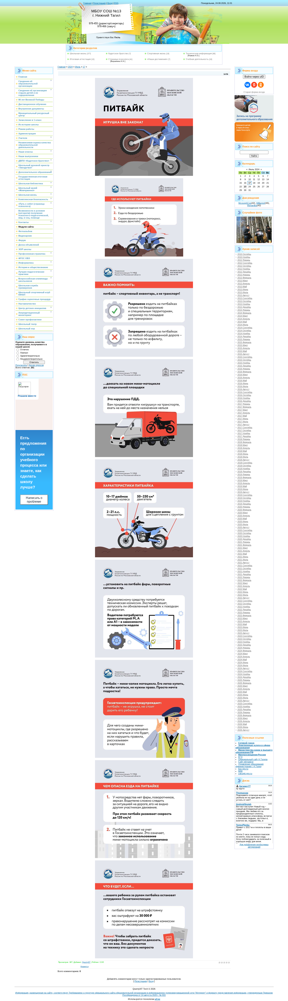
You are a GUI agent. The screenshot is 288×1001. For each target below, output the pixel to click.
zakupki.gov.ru (245, 773)
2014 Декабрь (244, 336)
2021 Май (242, 554)
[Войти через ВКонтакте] (247, 85)
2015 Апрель (243, 348)
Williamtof (260, 203)
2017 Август (243, 424)
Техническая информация (199, 53)
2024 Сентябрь (244, 671)
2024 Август (243, 668)
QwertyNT (86, 962)
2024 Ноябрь (243, 674)
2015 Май (242, 351)
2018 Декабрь (244, 471)
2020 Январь (243, 507)
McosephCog (244, 203)
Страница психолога (118, 59)
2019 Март (242, 480)
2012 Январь (243, 260)
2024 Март (242, 653)
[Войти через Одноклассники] (261, 85)
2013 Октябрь (244, 301)
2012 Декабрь (244, 272)
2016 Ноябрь (243, 398)
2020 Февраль (244, 510)
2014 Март (242, 316)
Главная (87, 3)
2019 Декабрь (244, 504)
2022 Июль (242, 595)
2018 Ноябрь (243, 468)
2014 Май (242, 322)
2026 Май (242, 724)
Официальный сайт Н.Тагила (252, 759)
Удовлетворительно (30, 356)
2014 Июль (242, 324)
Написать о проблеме (34, 499)
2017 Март (242, 410)
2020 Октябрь (244, 533)
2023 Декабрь (244, 645)
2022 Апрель (243, 586)
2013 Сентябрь (244, 298)
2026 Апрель (243, 721)
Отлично (24, 349)
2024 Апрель (243, 656)
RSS (116, 3)
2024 (70, 67)
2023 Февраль (244, 615)
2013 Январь (243, 275)
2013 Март (242, 280)
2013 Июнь (242, 289)
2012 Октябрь (244, 266)
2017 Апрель (243, 413)
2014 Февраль (244, 313)
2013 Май (242, 286)
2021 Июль (242, 559)
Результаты (21, 365)
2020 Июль (242, 524)
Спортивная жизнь (156, 53)
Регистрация (99, 3)
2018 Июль (242, 457)
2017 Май (242, 416)
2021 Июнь (242, 557)
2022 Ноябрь (243, 606)
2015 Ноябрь (243, 363)
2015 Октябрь (244, 360)
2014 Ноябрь (243, 333)
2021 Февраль (244, 545)
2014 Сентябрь (244, 327)
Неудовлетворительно (31, 359)
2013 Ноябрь (243, 304)
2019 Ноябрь (243, 501)
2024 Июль (242, 665)
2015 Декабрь (244, 366)
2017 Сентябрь (244, 427)
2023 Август (243, 633)
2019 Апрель (243, 483)
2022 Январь (243, 577)
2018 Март (242, 445)
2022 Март (242, 583)
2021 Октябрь (244, 568)
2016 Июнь (242, 383)
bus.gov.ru (243, 769)
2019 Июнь (242, 489)
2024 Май (242, 659)
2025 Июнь (242, 695)
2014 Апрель (243, 319)
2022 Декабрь (244, 609)
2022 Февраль (244, 580)
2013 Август (243, 295)
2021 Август (243, 562)
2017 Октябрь (244, 430)
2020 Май (242, 518)
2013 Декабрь (244, 307)
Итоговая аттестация (80, 59)
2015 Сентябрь (244, 357)
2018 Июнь (242, 454)
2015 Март (242, 345)
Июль (78, 67)
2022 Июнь (242, 592)
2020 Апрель (243, 515)
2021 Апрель (243, 551)
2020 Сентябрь (244, 530)
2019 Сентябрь (244, 495)
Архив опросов (36, 365)
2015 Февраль (244, 342)
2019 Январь (243, 474)
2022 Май (242, 589)
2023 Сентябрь (244, 636)
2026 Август (243, 730)
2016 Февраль (244, 371)
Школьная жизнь (78, 53)
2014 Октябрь (244, 330)
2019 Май (242, 486)
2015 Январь (243, 339)
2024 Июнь (242, 662)
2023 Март (242, 618)
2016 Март (242, 374)
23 (245, 186)
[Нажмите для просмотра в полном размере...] (144, 175)
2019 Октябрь (244, 498)
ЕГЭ (240, 757)
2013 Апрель (243, 283)
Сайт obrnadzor (246, 762)
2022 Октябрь (244, 604)
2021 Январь (243, 542)
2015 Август (243, 354)
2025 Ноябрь (243, 706)
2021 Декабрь (244, 574)
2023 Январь (243, 612)
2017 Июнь (242, 418)
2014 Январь (243, 310)
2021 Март (242, 548)
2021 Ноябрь (243, 571)
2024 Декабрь (244, 677)
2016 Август (243, 389)
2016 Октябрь (244, 395)
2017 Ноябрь (243, 433)
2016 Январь (243, 369)
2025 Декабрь (244, 709)
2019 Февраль (244, 477)
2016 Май (242, 380)
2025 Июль (242, 698)
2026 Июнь (242, 727)
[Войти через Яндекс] (254, 85)
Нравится (85, 967)
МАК (240, 771)
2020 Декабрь (244, 539)
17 (84, 67)
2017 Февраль (244, 407)
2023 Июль (242, 630)
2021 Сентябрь (244, 565)
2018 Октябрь (244, 465)
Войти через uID (254, 76)
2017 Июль (242, 421)
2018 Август (243, 460)
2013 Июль (242, 292)
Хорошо (24, 352)
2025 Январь (243, 680)
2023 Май (242, 624)
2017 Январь (243, 404)
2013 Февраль (244, 277)
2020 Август (243, 527)
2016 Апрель (243, 377)
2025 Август (243, 700)
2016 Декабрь (244, 401)
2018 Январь (243, 439)
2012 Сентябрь (244, 263)
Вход (109, 3)
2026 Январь (243, 712)
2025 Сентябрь (244, 703)
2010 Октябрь (244, 254)
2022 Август (243, 598)
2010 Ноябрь (243, 257)
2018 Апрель (243, 448)
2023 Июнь (242, 627)
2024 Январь (243, 648)
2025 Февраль (244, 683)
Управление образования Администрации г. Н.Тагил (249, 765)
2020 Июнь (242, 521)
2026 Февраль (244, 715)
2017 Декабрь (244, 436)
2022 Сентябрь (244, 601)
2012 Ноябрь (243, 269)
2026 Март (242, 718)
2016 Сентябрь (244, 392)
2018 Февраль (244, 442)
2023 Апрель (243, 621)
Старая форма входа (254, 92)
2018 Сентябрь (244, 463)
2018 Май (242, 451)
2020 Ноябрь (243, 536)
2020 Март (242, 512)
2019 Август (243, 492)
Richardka (252, 205)
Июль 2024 (254, 169)
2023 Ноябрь (243, 642)
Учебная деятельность (197, 59)
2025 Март (242, 686)
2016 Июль (242, 386)
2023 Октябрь (244, 639)
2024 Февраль (244, 651)
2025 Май (242, 692)
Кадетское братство (118, 53)
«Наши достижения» (157, 59)
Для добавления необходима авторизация (254, 845)
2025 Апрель (243, 689)
